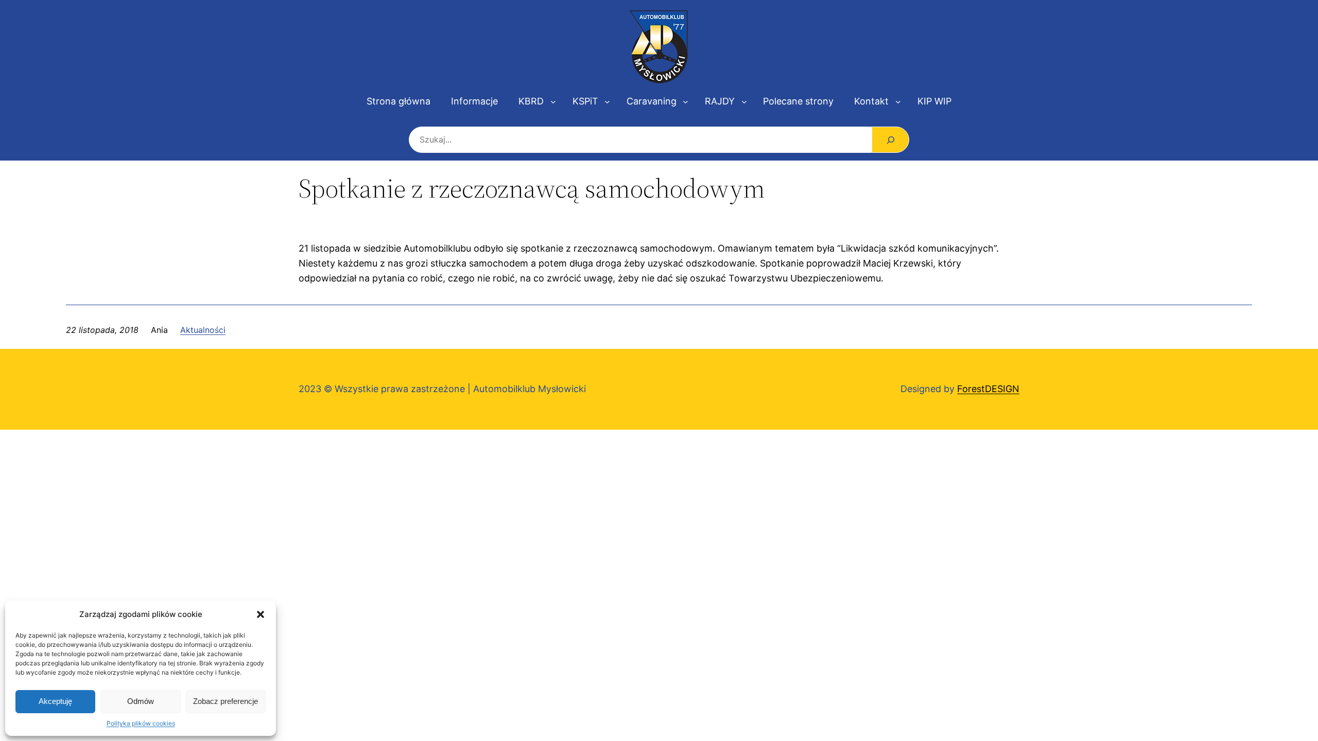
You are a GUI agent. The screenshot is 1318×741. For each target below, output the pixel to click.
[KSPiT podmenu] (607, 101)
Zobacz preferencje (225, 701)
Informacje (474, 101)
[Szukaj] (890, 140)
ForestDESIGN (988, 388)
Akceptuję (55, 701)
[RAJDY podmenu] (744, 101)
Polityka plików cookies (141, 723)
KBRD (531, 101)
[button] (260, 614)
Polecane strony (798, 101)
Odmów (140, 701)
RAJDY (720, 101)
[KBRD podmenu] (553, 101)
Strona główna (398, 101)
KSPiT (585, 101)
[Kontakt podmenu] (898, 101)
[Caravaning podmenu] (685, 101)
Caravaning (652, 101)
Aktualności (203, 330)
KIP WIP (934, 101)
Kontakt (871, 101)
